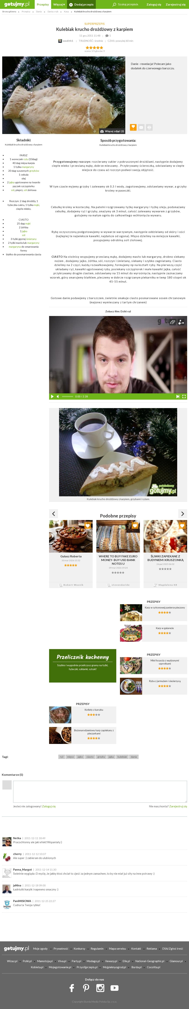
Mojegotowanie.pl (60, 967)
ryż (61, 756)
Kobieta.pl (37, 967)
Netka (17, 838)
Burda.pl (136, 967)
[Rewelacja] (101, 47)
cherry (17, 854)
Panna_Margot (22, 869)
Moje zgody (40, 948)
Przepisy (43, 4)
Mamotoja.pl (45, 961)
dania (134, 756)
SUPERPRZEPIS (95, 23)
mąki (36, 204)
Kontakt (136, 948)
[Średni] (91, 47)
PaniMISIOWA (22, 901)
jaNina (17, 885)
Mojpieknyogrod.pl (114, 967)
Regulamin (97, 948)
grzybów (34, 170)
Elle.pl (126, 961)
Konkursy (79, 948)
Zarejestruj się (176, 4)
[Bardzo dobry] (98, 47)
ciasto (90, 756)
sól (12, 190)
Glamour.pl (176, 961)
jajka (11, 182)
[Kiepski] (87, 47)
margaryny (28, 166)
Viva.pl (62, 961)
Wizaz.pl (12, 961)
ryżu (25, 159)
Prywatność (61, 948)
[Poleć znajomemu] (141, 127)
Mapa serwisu (117, 948)
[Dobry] (94, 47)
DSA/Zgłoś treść (172, 948)
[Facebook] (73, 987)
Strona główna (9, 11)
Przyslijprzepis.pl (87, 967)
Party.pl (76, 961)
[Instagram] (101, 987)
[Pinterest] (87, 987)
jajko (24, 231)
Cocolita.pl (153, 967)
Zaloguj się (154, 4)
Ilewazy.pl (111, 961)
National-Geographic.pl (149, 961)
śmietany (31, 238)
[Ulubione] (87, 525)
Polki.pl (27, 961)
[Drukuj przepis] (149, 127)
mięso (70, 756)
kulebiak (122, 756)
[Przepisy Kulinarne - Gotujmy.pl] (16, 4)
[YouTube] (116, 987)
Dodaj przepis (84, 4)
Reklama (152, 948)
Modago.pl (93, 961)
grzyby (101, 756)
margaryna (15, 246)
